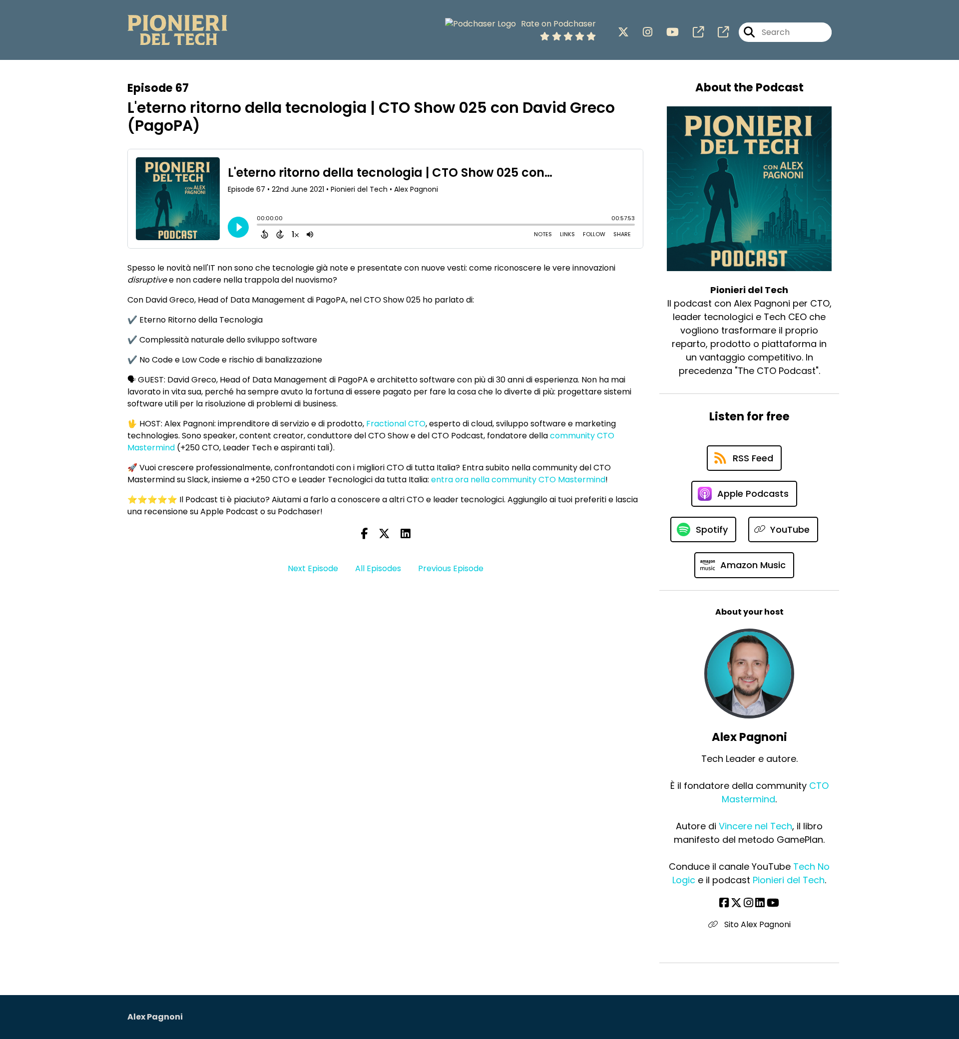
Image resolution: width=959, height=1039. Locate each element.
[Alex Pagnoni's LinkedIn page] (760, 903)
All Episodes (378, 568)
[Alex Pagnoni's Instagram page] (748, 903)
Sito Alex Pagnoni (756, 924)
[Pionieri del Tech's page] (692, 32)
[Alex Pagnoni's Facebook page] (724, 903)
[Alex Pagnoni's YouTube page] (773, 903)
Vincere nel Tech (755, 826)
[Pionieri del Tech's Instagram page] (641, 32)
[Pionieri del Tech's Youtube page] (666, 32)
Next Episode (313, 568)
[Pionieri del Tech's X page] (623, 32)
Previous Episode (450, 568)
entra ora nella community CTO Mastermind (518, 479)
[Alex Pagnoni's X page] (736, 903)
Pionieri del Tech (789, 880)
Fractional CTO (396, 423)
